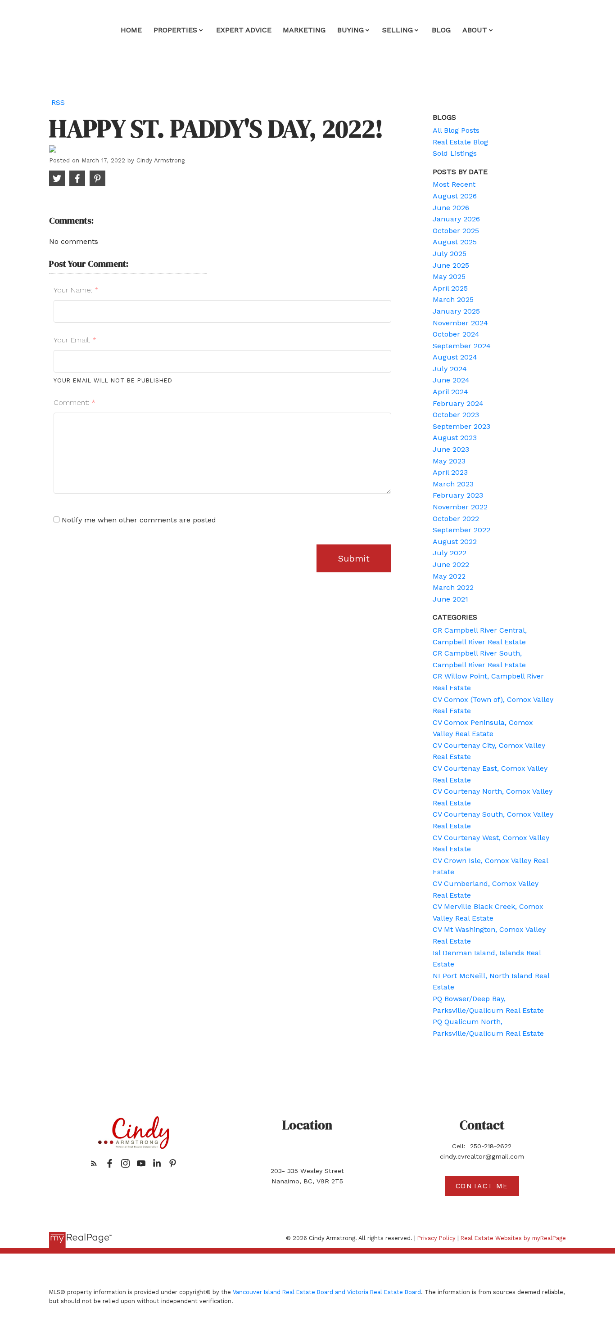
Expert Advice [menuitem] (243, 30)
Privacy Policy (436, 1238)
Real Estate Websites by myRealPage (513, 1238)
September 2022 (461, 530)
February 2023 (458, 495)
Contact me (482, 1186)
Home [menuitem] (131, 30)
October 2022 (456, 518)
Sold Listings (455, 153)
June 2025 (451, 265)
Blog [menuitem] (441, 30)
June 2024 (451, 380)
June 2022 (451, 564)
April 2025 (450, 288)
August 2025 (455, 242)
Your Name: (74, 290)
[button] (94, 1163)
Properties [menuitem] (175, 30)
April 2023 (450, 472)
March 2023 (453, 484)
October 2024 (456, 334)
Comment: (72, 402)
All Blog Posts (456, 130)
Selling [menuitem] (397, 30)
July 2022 (449, 552)
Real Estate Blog (460, 142)
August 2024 (455, 357)
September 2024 (462, 346)
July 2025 (449, 253)
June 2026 (451, 207)
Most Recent (454, 184)
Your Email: (73, 340)
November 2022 (460, 507)
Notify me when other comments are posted (137, 520)
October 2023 (456, 414)
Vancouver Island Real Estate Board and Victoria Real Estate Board (327, 1292)
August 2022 (455, 541)
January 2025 (456, 311)
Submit (354, 558)
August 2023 (455, 437)
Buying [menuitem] (350, 30)
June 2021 (450, 599)
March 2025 (453, 299)
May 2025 (449, 276)
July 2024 (450, 368)
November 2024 (460, 323)
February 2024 (458, 403)
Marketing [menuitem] (304, 30)
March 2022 (453, 587)
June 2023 (451, 449)
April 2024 (450, 391)
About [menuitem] (474, 30)
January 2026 (456, 219)
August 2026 (455, 196)
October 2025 (456, 230)
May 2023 (449, 461)
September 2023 (461, 426)
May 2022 (449, 576)
